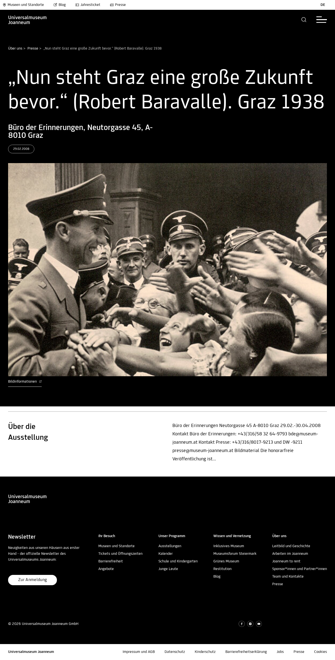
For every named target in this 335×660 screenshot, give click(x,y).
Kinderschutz (205, 652)
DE (323, 5)
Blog (62, 5)
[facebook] (242, 624)
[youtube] (259, 624)
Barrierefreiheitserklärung (246, 652)
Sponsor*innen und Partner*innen (299, 569)
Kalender (165, 554)
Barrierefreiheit (110, 561)
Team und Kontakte (288, 577)
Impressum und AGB (139, 652)
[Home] (27, 20)
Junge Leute (168, 569)
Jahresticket (90, 5)
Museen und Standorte (26, 5)
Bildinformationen (23, 382)
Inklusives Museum (228, 546)
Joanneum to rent (286, 561)
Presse (120, 5)
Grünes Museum (226, 561)
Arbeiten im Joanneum (290, 554)
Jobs (280, 652)
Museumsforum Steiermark (235, 554)
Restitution (222, 569)
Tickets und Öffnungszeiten (120, 554)
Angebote (106, 569)
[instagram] (250, 624)
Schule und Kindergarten (178, 561)
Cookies (320, 652)
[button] (304, 19)
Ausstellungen (169, 546)
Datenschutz (175, 652)
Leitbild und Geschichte (291, 546)
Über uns (15, 49)
